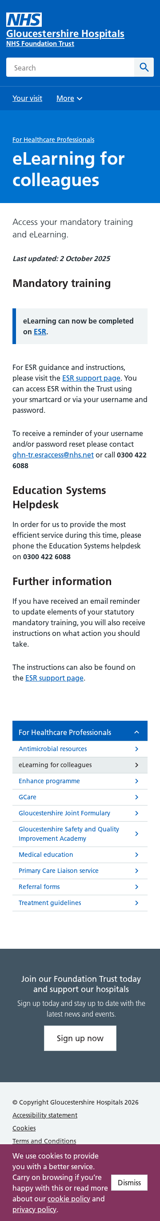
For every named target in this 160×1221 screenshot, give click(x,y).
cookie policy (69, 1198)
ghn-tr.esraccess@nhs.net (53, 454)
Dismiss (129, 1182)
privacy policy (34, 1209)
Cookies (24, 1128)
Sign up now (80, 1038)
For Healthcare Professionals (53, 140)
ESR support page (91, 378)
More (68, 101)
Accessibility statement (44, 1115)
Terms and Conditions (44, 1141)
